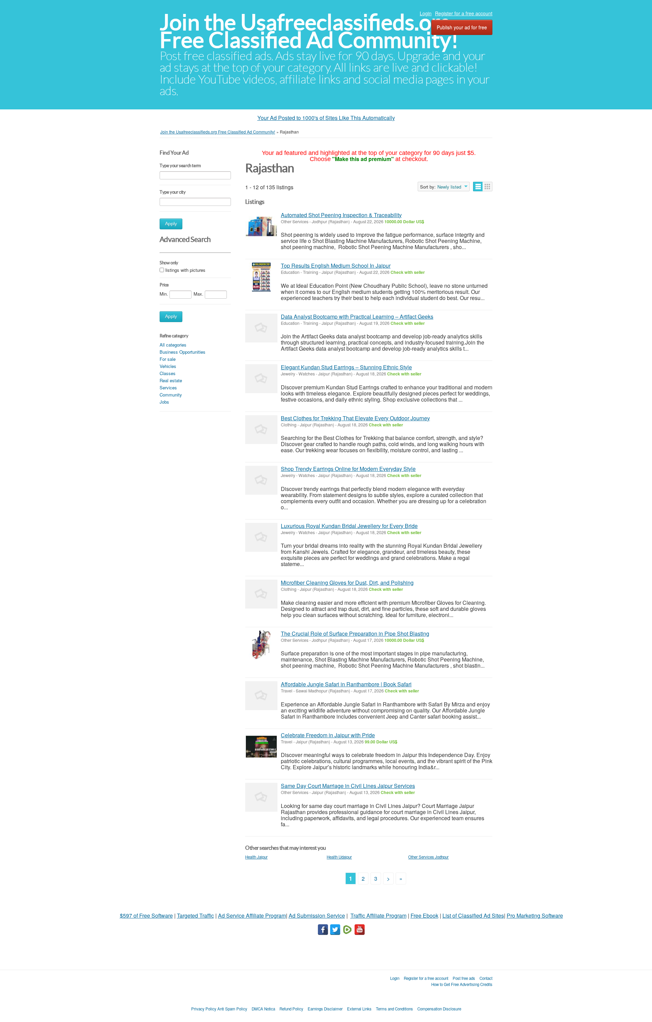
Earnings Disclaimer (325, 1008)
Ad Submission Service (317, 915)
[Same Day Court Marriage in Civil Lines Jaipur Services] (261, 797)
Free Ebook (424, 915)
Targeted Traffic (195, 915)
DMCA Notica (263, 1008)
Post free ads (464, 978)
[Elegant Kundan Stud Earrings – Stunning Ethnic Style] (261, 378)
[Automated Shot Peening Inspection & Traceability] (261, 226)
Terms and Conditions (394, 1008)
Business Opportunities (182, 352)
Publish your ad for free (462, 27)
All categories (173, 344)
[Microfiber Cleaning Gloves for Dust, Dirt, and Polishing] (261, 594)
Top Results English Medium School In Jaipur (336, 265)
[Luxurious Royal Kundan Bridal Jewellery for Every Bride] (261, 537)
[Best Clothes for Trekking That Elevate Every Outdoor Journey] (261, 429)
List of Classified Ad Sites (473, 915)
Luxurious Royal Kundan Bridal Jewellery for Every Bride (349, 526)
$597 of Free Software (146, 915)
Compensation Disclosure (439, 1008)
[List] (478, 186)
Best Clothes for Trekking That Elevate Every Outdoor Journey (355, 418)
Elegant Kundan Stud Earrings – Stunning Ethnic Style (346, 367)
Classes (168, 373)
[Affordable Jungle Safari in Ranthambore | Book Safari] (261, 695)
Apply (171, 223)
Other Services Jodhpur (428, 857)
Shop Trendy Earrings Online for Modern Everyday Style (348, 469)
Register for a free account (463, 13)
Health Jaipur (256, 857)
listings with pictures (185, 270)
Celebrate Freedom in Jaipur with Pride (328, 735)
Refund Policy (291, 1008)
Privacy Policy (203, 1008)
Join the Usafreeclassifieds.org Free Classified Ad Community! (309, 31)
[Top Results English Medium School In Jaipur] (261, 277)
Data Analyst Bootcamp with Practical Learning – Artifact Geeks (357, 316)
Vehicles (168, 366)
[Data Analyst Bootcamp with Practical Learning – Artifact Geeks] (261, 328)
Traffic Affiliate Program (378, 915)
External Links (359, 1008)
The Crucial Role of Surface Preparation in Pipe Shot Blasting (355, 633)
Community (171, 394)
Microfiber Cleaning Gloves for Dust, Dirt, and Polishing (347, 582)
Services (168, 387)
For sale (168, 359)
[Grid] (487, 186)
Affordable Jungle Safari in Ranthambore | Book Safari (346, 684)
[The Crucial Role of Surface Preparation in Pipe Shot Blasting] (261, 645)
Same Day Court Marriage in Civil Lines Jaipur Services (348, 786)
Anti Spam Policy (232, 1008)
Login (426, 13)
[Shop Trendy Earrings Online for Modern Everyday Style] (261, 480)
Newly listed (449, 187)
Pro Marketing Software (535, 915)
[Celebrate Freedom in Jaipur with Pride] (261, 746)
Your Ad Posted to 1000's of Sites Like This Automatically (326, 118)
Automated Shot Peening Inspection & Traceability (341, 215)
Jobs (164, 402)
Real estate (171, 380)
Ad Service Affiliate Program (252, 915)
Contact (485, 978)
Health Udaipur (339, 857)
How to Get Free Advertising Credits (461, 984)
